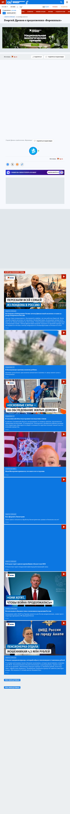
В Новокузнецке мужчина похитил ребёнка (21, 370)
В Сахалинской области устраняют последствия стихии (25, 419)
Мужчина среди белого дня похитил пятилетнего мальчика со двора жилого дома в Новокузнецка (32, 373)
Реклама (55, 6)
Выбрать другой (11, 13)
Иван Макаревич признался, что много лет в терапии (24, 471)
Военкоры (30, 11)
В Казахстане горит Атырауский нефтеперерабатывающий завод (26, 567)
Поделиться (38, 56)
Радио (47, 6)
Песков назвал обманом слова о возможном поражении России (28, 611)
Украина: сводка (40, 11)
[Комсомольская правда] (16, 2)
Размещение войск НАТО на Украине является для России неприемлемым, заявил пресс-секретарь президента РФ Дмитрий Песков (34, 615)
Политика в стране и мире (11, 608)
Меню (3, 2)
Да (4, 13)
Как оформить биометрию (15, 517)
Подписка (64, 6)
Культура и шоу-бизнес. (11, 468)
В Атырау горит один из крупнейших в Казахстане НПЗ (25, 564)
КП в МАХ (50, 11)
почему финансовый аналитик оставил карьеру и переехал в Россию (33, 314)
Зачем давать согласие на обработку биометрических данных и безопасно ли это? (32, 519)
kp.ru (15, 57)
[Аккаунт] (67, 2)
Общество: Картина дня (10, 16)
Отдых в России (60, 11)
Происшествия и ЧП (10, 367)
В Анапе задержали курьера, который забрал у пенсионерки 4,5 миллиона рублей (35, 660)
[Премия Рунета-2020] (26, 2)
